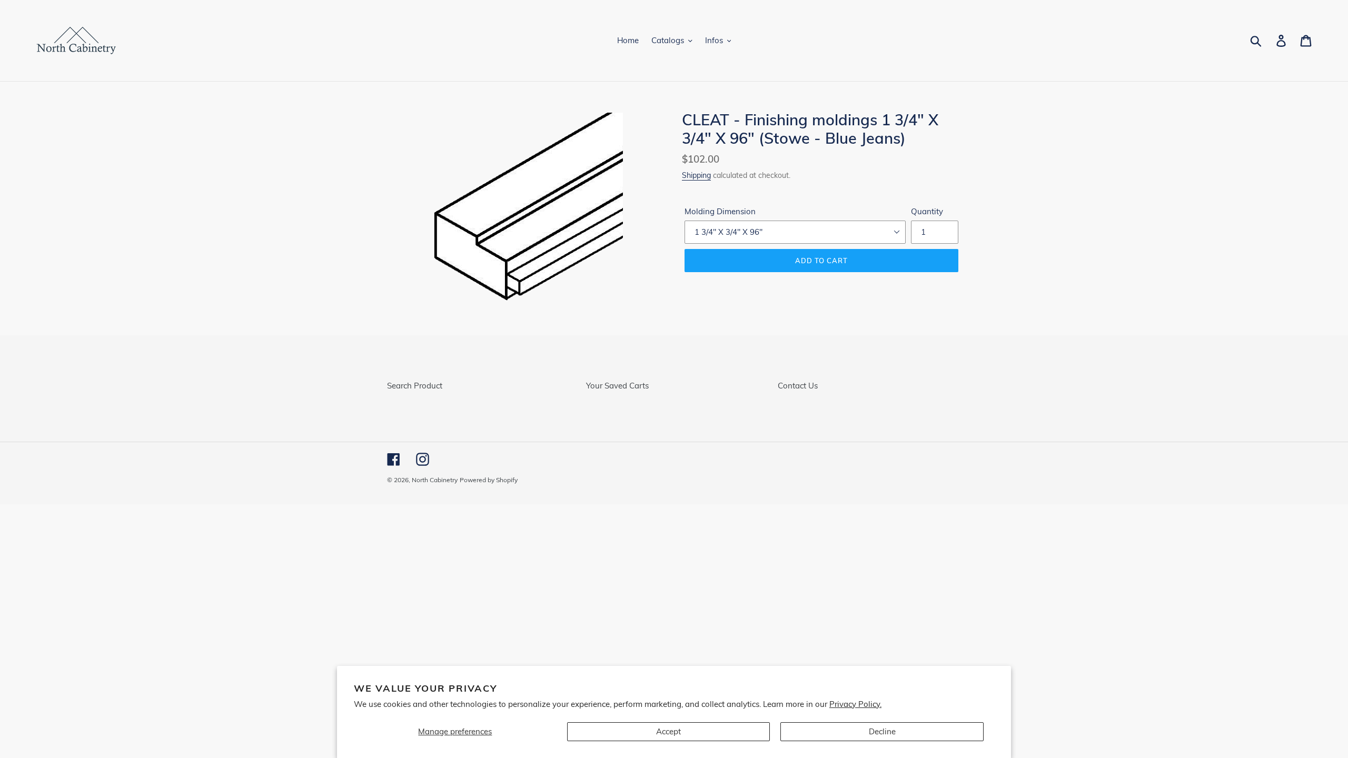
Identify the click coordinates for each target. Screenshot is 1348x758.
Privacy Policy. (855, 704)
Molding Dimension (720, 211)
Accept (668, 731)
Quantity (927, 211)
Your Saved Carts (617, 386)
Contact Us (798, 386)
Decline (882, 731)
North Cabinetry (435, 480)
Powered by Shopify (489, 480)
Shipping (696, 175)
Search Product (414, 386)
